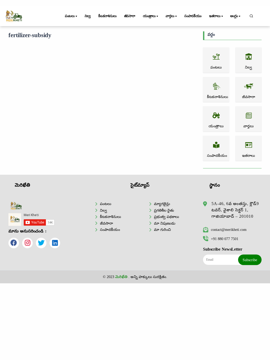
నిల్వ (88, 16)
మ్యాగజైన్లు (162, 204)
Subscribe (250, 260)
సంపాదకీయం (192, 16)
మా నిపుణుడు (164, 223)
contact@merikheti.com (229, 229)
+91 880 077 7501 (224, 239)
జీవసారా (129, 16)
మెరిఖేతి (121, 277)
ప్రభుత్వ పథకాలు (166, 217)
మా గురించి (162, 229)
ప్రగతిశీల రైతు (164, 210)
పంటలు (105, 204)
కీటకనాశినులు (107, 16)
